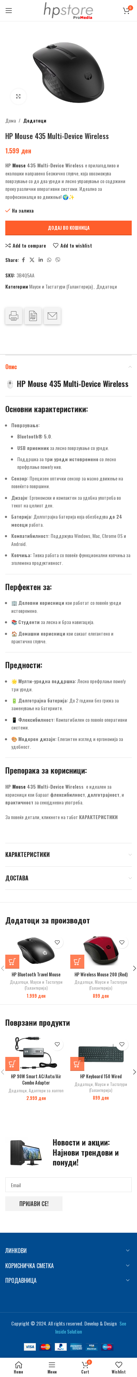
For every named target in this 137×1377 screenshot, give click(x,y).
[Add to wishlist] (57, 942)
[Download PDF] (33, 315)
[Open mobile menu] (9, 11)
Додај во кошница (69, 227)
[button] (12, 962)
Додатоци (34, 120)
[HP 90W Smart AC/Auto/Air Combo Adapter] (36, 1053)
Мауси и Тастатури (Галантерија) (61, 286)
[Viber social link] (58, 259)
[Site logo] (68, 9)
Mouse (19, 165)
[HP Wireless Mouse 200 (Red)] (101, 951)
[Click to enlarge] (18, 96)
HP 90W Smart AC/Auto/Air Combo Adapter (36, 1079)
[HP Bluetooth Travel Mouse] (36, 951)
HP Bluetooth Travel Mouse (36, 974)
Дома (10, 120)
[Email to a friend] (52, 315)
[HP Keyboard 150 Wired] (101, 1053)
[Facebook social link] (23, 259)
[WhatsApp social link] (49, 259)
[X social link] (32, 259)
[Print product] (13, 315)
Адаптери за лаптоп (46, 1090)
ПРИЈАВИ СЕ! (33, 1203)
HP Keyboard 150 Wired (101, 1076)
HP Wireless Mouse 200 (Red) (101, 974)
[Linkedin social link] (41, 259)
